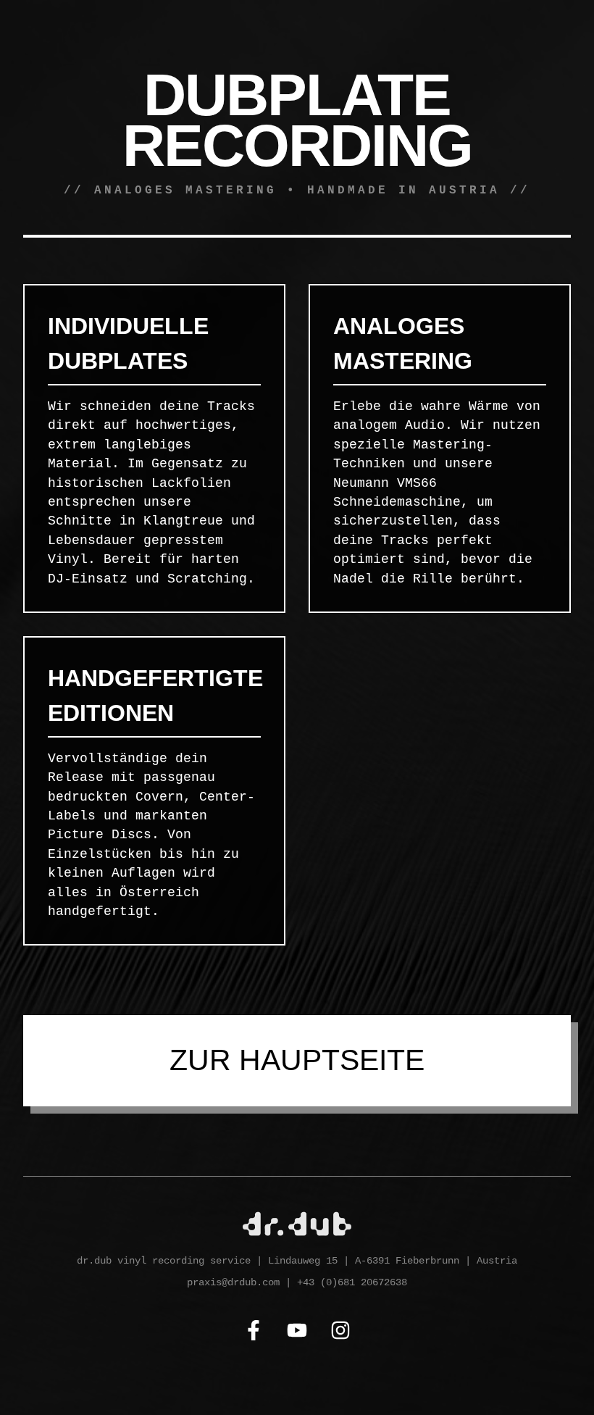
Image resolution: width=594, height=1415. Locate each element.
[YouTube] (297, 1333)
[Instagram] (340, 1333)
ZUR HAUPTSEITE (297, 1060)
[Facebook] (253, 1333)
